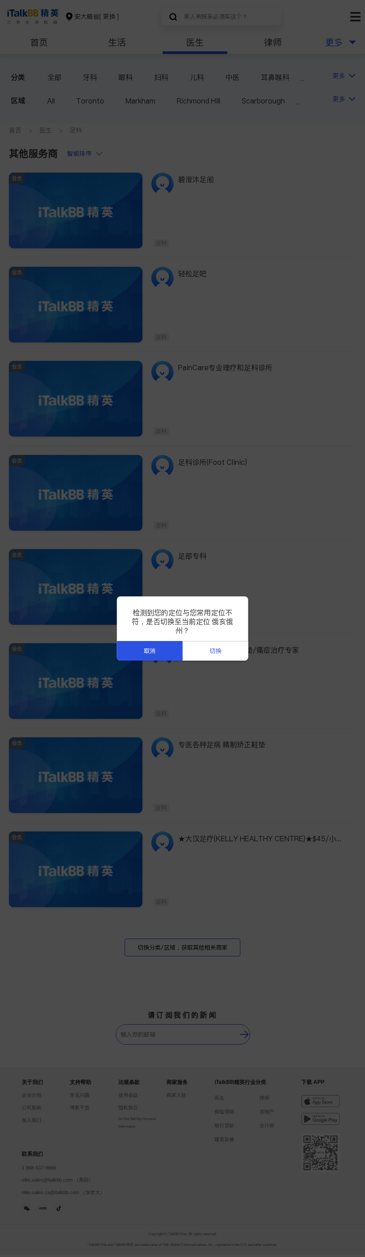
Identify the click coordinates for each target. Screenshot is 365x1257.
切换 (215, 651)
